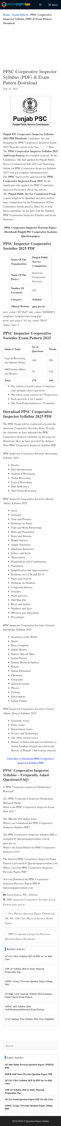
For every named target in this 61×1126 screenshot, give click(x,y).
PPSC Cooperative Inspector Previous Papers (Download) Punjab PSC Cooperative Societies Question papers (30, 232)
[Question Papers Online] (17, 4)
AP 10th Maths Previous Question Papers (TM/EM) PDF (29, 1066)
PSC (25, 894)
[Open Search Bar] (40, 4)
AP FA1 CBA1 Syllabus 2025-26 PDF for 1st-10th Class (28, 958)
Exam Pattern (20, 15)
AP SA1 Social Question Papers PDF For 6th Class (29, 1099)
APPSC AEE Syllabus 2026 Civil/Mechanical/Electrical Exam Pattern (24, 1008)
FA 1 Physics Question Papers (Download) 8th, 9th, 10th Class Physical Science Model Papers (30, 918)
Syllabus (33, 894)
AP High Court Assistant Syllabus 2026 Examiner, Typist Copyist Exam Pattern (28, 995)
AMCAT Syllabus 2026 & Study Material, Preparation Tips (25, 970)
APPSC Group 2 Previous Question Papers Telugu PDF (29, 983)
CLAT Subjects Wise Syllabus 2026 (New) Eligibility (29, 1019)
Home (6, 15)
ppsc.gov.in (18, 904)
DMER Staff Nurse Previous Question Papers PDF (29, 1074)
